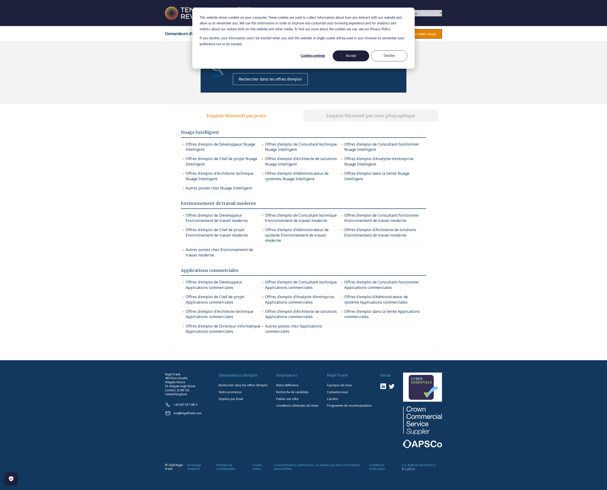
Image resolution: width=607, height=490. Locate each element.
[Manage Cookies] (11, 478)
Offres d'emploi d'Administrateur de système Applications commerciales (376, 299)
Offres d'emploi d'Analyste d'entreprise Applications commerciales (299, 299)
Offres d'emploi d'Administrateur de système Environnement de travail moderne (297, 235)
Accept (351, 56)
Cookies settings (313, 56)
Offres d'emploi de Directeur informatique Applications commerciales (223, 329)
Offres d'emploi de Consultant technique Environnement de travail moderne (301, 218)
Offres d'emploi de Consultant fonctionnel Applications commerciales (381, 284)
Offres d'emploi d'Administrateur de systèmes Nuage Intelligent (297, 176)
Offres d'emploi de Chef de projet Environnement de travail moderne (217, 232)
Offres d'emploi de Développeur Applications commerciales (214, 284)
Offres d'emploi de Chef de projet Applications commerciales (215, 299)
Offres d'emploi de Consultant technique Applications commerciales (301, 284)
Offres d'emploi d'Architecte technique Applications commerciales (219, 314)
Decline (389, 56)
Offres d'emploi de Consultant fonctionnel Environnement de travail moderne (381, 218)
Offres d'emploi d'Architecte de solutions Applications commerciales (301, 314)
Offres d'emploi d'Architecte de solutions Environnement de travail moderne (380, 232)
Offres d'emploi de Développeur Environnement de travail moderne (217, 218)
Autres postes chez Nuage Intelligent (219, 188)
